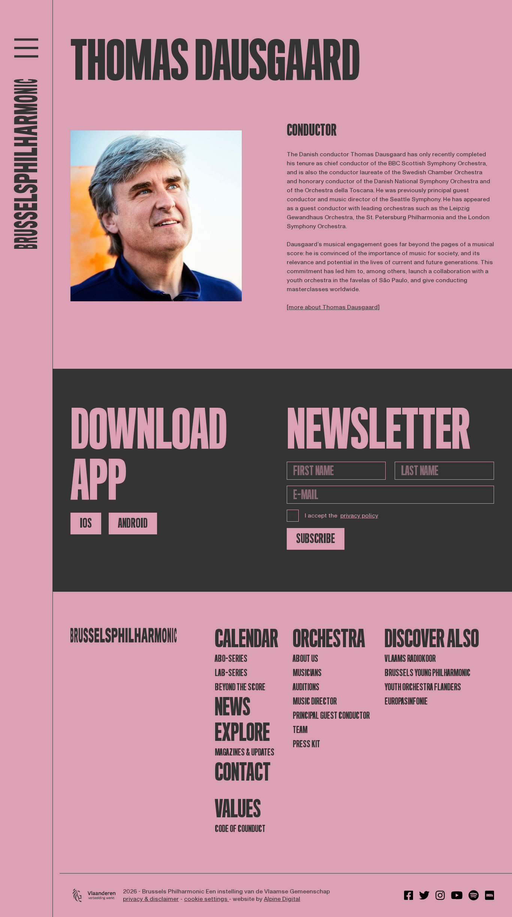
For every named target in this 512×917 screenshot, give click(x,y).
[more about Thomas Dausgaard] (333, 307)
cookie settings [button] (206, 899)
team (300, 729)
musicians (307, 672)
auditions (306, 687)
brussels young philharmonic (427, 672)
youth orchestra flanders (423, 687)
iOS (86, 523)
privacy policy (359, 515)
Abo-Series (231, 658)
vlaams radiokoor (410, 658)
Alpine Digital (282, 899)
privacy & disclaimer (151, 899)
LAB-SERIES (231, 672)
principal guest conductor (331, 715)
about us (305, 658)
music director (315, 701)
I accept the (341, 516)
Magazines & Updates (244, 752)
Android (133, 523)
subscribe (315, 538)
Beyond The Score (240, 687)
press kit (306, 744)
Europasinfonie (406, 701)
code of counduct (240, 828)
